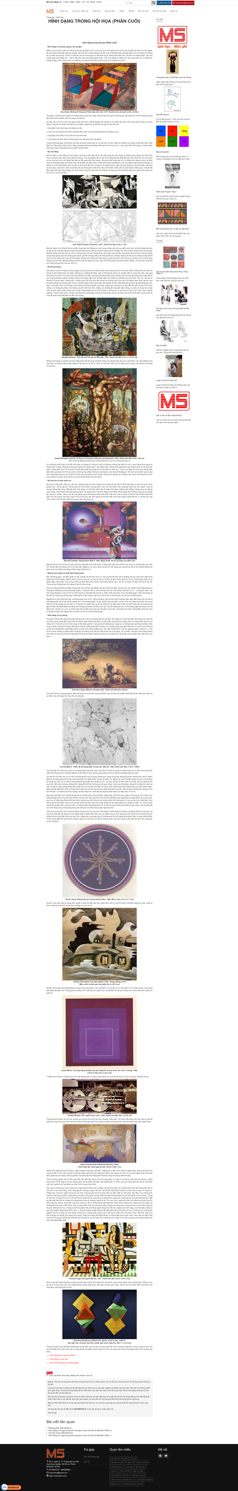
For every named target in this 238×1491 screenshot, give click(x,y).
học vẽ (89, 1375)
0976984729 (13, 1487)
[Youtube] (166, 1456)
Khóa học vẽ (115, 1484)
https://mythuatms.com (58, 1476)
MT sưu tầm (143, 11)
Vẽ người (124, 1458)
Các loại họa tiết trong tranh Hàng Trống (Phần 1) (172, 272)
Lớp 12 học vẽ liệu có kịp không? (169, 415)
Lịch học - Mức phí (80, 11)
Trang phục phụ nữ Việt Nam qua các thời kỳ (173, 77)
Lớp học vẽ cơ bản (117, 1462)
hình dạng (66, 1375)
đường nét (75, 1375)
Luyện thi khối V (116, 1466)
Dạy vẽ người (161, 345)
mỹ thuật (57, 1375)
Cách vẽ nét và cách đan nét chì (122, 1479)
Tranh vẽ (174, 11)
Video (121, 11)
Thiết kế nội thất (159, 11)
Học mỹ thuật (125, 1471)
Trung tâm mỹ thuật (145, 1479)
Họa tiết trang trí (162, 114)
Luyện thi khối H (142, 1462)
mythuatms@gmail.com (184, 2)
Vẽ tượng (114, 1458)
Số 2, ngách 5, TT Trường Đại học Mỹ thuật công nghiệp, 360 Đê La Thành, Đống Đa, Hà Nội (62, 1464)
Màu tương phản (162, 152)
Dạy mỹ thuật (138, 1471)
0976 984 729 (165, 2)
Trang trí (114, 1471)
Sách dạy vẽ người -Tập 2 (166, 191)
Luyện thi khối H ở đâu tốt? (166, 380)
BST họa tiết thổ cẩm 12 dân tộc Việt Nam (172, 229)
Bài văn (140, 1484)
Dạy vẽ (130, 1462)
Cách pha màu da (138, 1475)
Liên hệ (86, 1461)
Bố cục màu (110, 11)
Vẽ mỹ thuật (115, 1475)
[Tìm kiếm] (153, 3)
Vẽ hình (126, 1475)
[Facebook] (160, 1456)
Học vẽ (133, 1458)
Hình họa (97, 11)
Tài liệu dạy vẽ (128, 1484)
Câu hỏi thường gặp (91, 1456)
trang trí (83, 1375)
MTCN (131, 11)
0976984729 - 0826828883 (59, 1469)
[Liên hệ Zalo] (4, 1487)
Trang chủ (63, 11)
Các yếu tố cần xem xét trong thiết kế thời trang (172, 309)
